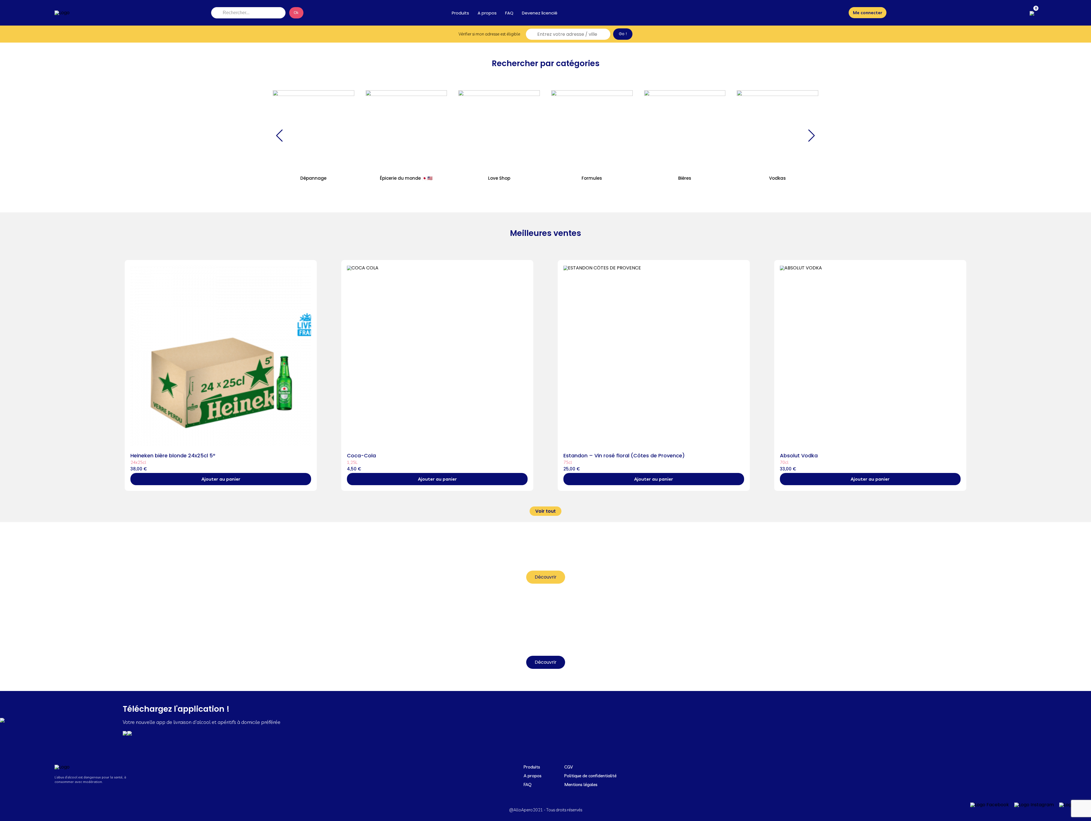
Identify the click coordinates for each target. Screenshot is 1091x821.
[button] (279, 135)
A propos (487, 13)
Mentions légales (580, 784)
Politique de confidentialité (590, 775)
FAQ (509, 13)
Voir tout (545, 511)
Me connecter (867, 12)
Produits (460, 13)
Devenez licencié (539, 13)
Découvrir (546, 577)
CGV (568, 767)
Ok (296, 13)
